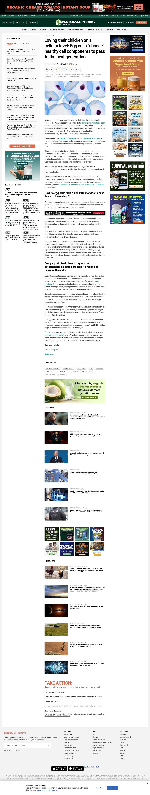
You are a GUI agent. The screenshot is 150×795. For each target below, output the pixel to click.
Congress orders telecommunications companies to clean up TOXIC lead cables (85, 473)
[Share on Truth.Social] (71, 69)
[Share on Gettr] (76, 69)
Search (145, 16)
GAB (121, 756)
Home (4, 16)
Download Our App (118, 16)
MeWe (122, 753)
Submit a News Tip (70, 753)
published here (105, 778)
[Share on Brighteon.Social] (47, 69)
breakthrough (69, 74)
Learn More (99, 788)
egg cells (90, 74)
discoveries (78, 74)
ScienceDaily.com (52, 349)
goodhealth (49, 76)
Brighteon (12, 16)
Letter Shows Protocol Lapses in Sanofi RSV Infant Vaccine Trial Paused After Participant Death (21, 98)
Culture (43, 30)
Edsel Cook (61, 64)
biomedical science (56, 74)
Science (110, 30)
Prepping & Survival (95, 30)
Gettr (121, 748)
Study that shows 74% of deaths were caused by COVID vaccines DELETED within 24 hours (87, 492)
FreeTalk (122, 750)
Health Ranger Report (13, 185)
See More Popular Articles (22, 146)
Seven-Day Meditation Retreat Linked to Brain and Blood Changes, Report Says (21, 51)
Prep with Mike (22, 16)
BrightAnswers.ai (104, 16)
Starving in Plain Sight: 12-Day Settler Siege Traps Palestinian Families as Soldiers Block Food (21, 71)
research (87, 76)
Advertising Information (71, 750)
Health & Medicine (57, 30)
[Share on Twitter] (56, 69)
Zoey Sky (81, 489)
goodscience (58, 76)
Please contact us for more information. (57, 716)
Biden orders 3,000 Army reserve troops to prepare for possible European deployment (85, 435)
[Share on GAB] (66, 69)
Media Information (70, 748)
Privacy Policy (68, 756)
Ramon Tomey (83, 508)
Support (66, 742)
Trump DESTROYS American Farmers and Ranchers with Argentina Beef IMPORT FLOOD (21, 195)
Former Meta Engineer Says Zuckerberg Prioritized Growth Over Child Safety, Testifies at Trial (21, 127)
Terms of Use (68, 758)
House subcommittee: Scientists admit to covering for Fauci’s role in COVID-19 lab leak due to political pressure (87, 416)
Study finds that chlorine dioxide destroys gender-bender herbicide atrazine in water (85, 626)
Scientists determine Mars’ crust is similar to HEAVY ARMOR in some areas (86, 645)
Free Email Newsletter (71, 740)
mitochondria (69, 76)
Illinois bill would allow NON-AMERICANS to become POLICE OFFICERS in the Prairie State (86, 511)
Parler (122, 742)
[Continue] (48, 745)
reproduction (79, 76)
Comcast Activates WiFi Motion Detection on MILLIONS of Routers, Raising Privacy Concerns (20, 88)
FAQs (136, 16)
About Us (130, 16)
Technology (122, 30)
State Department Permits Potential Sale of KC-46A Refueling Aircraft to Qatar (20, 61)
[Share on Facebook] (51, 69)
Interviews (33, 16)
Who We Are (68, 734)
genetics (98, 74)
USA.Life (122, 758)
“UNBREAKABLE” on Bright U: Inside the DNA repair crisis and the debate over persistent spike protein (20, 117)
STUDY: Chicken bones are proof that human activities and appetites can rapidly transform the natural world (86, 570)
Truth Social (124, 745)
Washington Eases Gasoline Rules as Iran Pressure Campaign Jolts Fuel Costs (20, 107)
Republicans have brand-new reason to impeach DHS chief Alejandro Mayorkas (87, 454)
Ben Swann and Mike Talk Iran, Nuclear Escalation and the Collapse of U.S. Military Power (13, 223)
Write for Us (68, 745)
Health (52, 36)
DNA (85, 74)
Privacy (52, 775)
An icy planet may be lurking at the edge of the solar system (86, 607)
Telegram (123, 740)
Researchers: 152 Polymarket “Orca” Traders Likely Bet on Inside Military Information (20, 137)
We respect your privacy (11, 750)
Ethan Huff (82, 470)
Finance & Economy (75, 30)
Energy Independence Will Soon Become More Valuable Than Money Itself (12, 238)
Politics (33, 30)
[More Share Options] (81, 69)
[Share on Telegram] (61, 69)
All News (95, 737)
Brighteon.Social (125, 737)
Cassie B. (82, 431)
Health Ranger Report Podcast (102, 742)
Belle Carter (82, 412)
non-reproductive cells (54, 335)
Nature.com (49, 354)
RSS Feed (95, 753)
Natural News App (98, 745)
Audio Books (43, 16)
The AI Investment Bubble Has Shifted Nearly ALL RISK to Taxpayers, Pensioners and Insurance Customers (31, 239)
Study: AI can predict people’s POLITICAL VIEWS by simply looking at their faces (87, 664)
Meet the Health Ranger (71, 737)
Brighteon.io (124, 734)
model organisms (72, 231)
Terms (58, 775)
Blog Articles (96, 750)
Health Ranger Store (98, 740)
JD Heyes (82, 451)
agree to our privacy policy (47, 790)
